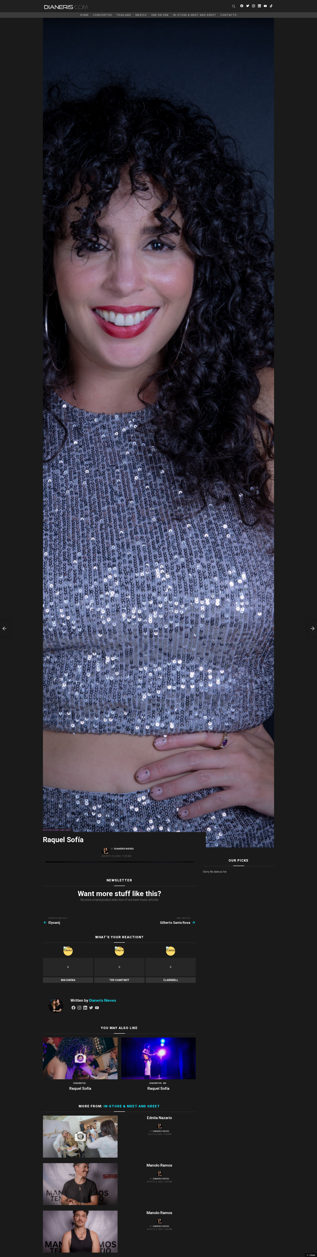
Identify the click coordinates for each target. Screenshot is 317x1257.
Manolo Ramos (159, 1165)
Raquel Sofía (80, 1088)
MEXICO (141, 15)
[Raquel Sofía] (158, 1058)
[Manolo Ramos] (80, 1184)
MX (164, 1083)
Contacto (229, 15)
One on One (160, 15)
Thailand (123, 15)
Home (84, 15)
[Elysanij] (4, 628)
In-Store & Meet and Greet (194, 15)
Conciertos (102, 15)
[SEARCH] (233, 6)
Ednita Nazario (159, 1118)
